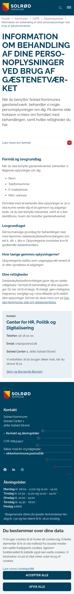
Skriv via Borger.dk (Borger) (24, 371)
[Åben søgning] (60, 7)
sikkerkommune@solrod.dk (25, 453)
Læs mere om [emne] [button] (16, 142)
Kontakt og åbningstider (22, 433)
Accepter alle (37, 575)
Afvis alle (37, 586)
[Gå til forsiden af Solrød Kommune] (27, 8)
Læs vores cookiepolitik (18, 568)
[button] (70, 7)
